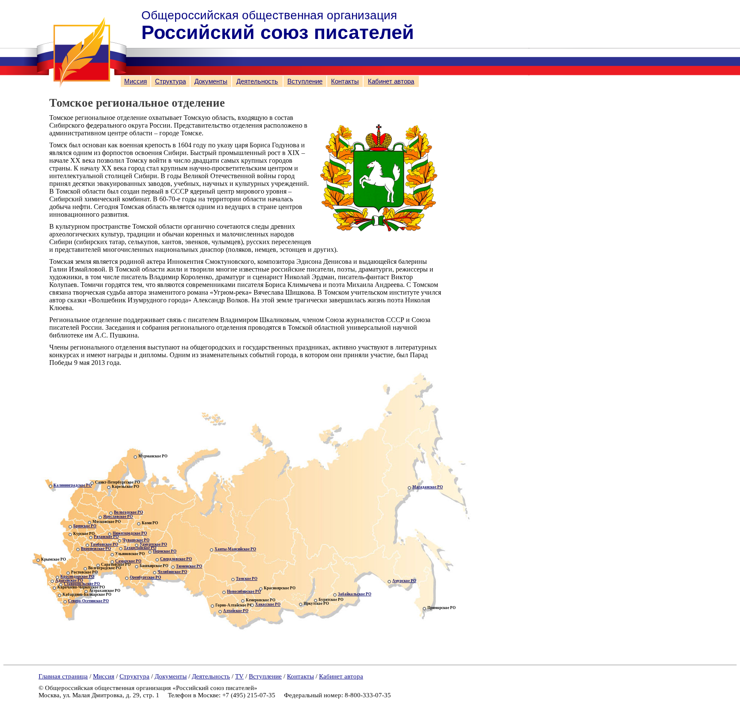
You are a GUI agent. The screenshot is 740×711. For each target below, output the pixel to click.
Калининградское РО (73, 485)
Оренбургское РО (145, 577)
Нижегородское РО (130, 533)
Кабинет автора (391, 81)
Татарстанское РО (140, 548)
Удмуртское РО (153, 544)
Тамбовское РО (104, 544)
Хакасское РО (267, 604)
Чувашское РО (135, 540)
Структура (170, 81)
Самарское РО (128, 561)
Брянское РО (84, 526)
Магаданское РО (427, 487)
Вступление (304, 81)
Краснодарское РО (77, 576)
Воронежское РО (96, 549)
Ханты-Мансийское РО (235, 549)
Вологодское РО (128, 512)
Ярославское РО (118, 516)
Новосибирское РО (244, 591)
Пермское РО (164, 551)
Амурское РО (404, 581)
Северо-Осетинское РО (88, 601)
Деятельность (257, 81)
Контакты (345, 81)
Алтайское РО (235, 611)
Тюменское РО (189, 566)
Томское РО (246, 579)
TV (239, 676)
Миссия (135, 81)
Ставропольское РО (82, 584)
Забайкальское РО (354, 594)
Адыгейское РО (69, 580)
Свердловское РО (176, 559)
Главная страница (63, 676)
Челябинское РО (172, 572)
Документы (210, 81)
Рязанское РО (106, 537)
